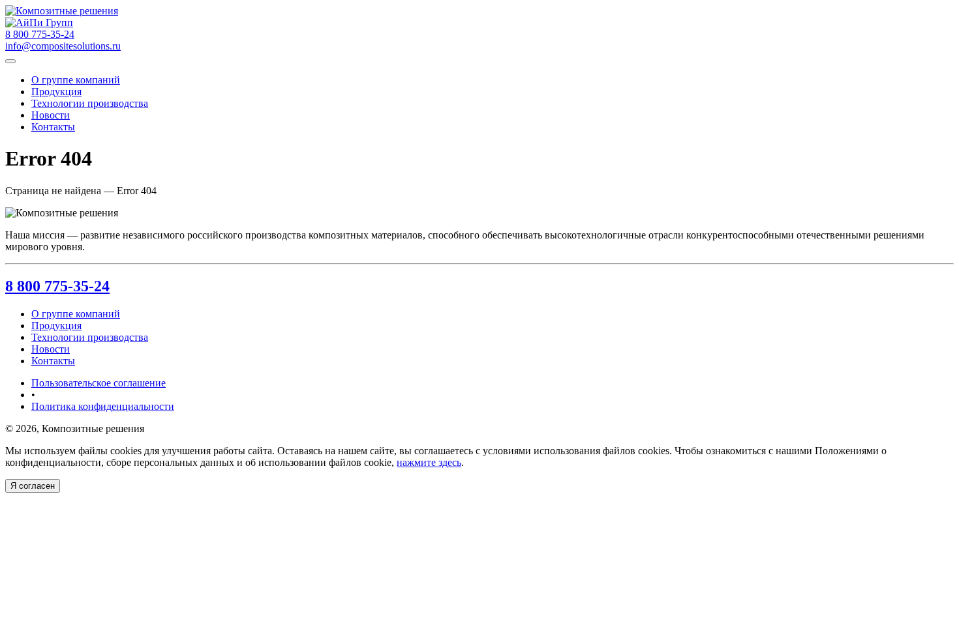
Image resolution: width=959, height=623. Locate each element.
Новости (50, 115)
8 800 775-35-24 (57, 286)
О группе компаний (75, 79)
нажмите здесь (429, 462)
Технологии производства (89, 103)
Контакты (53, 126)
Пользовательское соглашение (98, 382)
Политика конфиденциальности (102, 406)
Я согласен (32, 486)
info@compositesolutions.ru (63, 45)
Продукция (56, 91)
